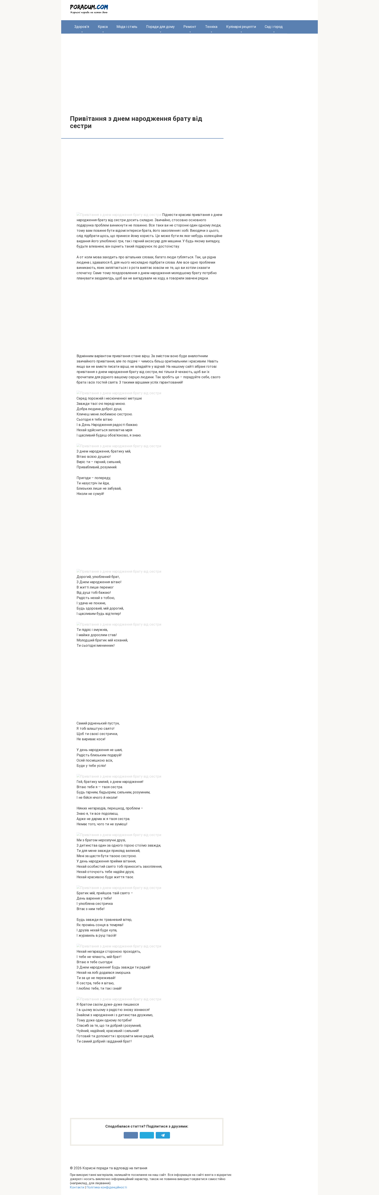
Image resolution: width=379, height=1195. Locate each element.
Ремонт (189, 27)
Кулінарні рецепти (241, 27)
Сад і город (274, 27)
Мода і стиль (126, 27)
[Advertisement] (189, 71)
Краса (103, 27)
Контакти (77, 1187)
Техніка (211, 27)
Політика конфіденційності (107, 1187)
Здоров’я (81, 27)
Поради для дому (160, 27)
